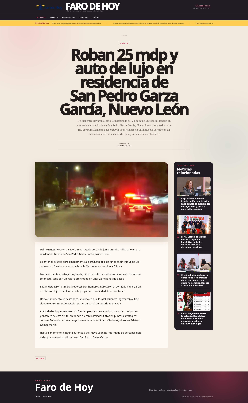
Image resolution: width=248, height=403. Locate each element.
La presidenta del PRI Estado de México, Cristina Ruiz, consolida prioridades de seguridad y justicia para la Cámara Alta (195, 203)
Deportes (54, 17)
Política (95, 17)
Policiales (83, 17)
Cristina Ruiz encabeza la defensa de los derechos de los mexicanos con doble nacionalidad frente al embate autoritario (124, 23)
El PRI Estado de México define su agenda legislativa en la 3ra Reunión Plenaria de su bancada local (193, 242)
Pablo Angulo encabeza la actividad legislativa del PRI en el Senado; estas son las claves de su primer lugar (203, 23)
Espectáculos (68, 17)
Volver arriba (47, 396)
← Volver (124, 35)
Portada (42, 17)
